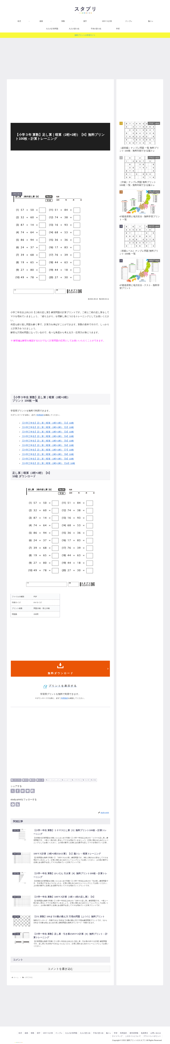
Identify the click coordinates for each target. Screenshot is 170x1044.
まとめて (67, 780)
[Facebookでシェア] (18, 791)
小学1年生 (77, 780)
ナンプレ (59, 1033)
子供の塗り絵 (98, 1033)
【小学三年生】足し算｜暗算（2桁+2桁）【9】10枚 (47, 459)
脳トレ (108, 1033)
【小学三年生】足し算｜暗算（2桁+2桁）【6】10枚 (47, 445)
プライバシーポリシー (152, 1036)
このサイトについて (133, 1036)
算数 (33, 780)
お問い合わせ (155, 1033)
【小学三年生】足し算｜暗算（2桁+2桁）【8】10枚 (47, 454)
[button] (32, 791)
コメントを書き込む (60, 968)
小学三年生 (17, 780)
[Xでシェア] (13, 791)
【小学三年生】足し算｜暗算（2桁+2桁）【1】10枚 (47, 423)
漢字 (38, 1033)
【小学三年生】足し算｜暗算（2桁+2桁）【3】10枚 (47, 432)
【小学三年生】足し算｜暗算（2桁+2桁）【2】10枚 (47, 427)
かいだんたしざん (54, 780)
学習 (115, 1033)
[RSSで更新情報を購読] (18, 804)
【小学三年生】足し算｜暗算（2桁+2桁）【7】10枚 (47, 450)
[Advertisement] (85, 57)
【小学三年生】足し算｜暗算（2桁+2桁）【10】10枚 (48, 463)
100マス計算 (48, 1033)
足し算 (41, 780)
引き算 (87, 780)
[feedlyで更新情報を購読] (13, 804)
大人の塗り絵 (85, 1033)
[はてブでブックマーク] (23, 791)
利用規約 (40, 415)
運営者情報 (134, 1033)
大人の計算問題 (71, 1033)
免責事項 (144, 1033)
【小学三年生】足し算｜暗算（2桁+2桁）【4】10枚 (47, 436)
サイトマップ (117, 1036)
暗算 (26, 780)
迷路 (26, 1033)
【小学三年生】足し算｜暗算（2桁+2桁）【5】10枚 (47, 441)
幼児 (20, 1033)
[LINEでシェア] (28, 791)
